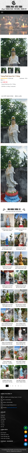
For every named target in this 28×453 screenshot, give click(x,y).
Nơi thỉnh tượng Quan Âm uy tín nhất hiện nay (20, 362)
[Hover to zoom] (14, 52)
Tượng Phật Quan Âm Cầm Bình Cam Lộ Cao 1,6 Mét (7, 248)
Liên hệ (2, 426)
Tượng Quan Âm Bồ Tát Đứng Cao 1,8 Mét (7, 305)
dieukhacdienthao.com (12, 407)
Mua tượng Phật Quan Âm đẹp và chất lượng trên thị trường (21, 343)
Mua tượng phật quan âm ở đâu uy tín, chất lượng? (21, 324)
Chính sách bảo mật (5, 436)
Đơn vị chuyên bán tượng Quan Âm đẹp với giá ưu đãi (7, 343)
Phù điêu (2, 421)
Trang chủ (3, 415)
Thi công (2, 424)
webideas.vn (19, 451)
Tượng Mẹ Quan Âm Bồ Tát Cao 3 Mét (20, 286)
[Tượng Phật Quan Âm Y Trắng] (4, 70)
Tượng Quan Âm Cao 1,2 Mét (21, 229)
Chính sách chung (4, 434)
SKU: (2, 80)
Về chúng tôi (3, 432)
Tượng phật (3, 419)
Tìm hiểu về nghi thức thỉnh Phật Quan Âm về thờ (20, 381)
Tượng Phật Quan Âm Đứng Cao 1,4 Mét (21, 248)
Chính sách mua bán (5, 438)
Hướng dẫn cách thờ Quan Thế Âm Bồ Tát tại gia (7, 381)
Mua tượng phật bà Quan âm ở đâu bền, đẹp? (7, 324)
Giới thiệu (3, 417)
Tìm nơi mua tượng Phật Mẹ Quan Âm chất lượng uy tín (21, 305)
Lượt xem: (22, 78)
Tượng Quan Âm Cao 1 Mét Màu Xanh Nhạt (7, 229)
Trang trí (2, 422)
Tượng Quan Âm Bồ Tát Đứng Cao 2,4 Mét (7, 286)
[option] (3, 70)
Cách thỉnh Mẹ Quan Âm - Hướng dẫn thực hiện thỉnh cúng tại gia (7, 362)
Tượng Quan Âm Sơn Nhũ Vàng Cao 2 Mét (21, 267)
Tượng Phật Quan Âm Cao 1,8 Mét (7, 267)
